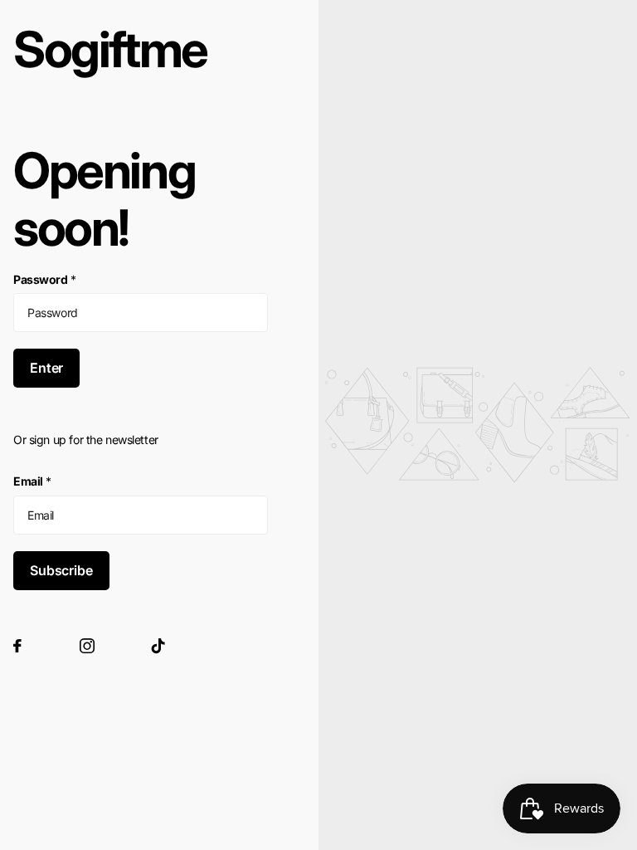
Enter (46, 367)
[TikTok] (158, 645)
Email (32, 481)
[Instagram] (87, 645)
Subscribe (61, 570)
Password (44, 279)
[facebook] (17, 645)
